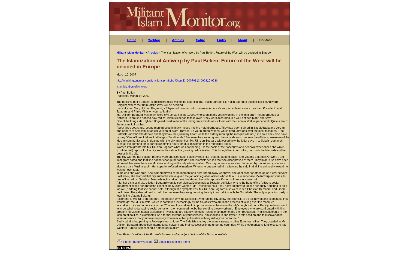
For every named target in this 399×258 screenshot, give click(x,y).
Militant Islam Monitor (131, 52)
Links (221, 40)
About (242, 40)
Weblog (154, 40)
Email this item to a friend (174, 241)
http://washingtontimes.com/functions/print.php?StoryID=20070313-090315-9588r (168, 80)
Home (131, 40)
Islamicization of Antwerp (132, 86)
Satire (200, 40)
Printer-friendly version (137, 241)
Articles (178, 40)
